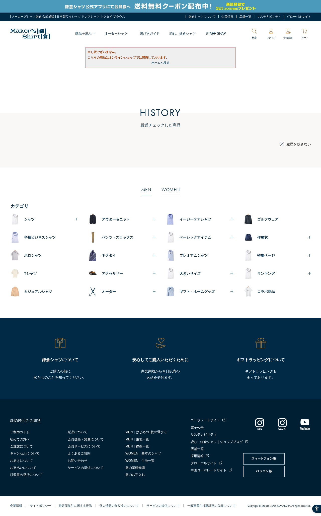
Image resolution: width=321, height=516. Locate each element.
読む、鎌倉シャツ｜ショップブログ (217, 442)
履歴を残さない (298, 144)
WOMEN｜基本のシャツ (143, 453)
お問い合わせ (77, 461)
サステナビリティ (269, 16)
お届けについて (21, 461)
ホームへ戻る (160, 63)
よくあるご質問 (79, 453)
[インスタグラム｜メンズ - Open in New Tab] (259, 424)
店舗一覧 (245, 16)
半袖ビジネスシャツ (40, 237)
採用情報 (197, 456)
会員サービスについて (84, 446)
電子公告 (197, 427)
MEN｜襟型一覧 (137, 446)
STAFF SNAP (216, 33)
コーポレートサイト (205, 420)
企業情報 (227, 16)
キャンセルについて (24, 453)
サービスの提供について (86, 468)
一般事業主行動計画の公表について (211, 505)
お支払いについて (23, 468)
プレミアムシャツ (194, 255)
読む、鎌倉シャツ (183, 33)
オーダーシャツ (116, 33)
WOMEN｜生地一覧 (139, 461)
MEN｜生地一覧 (137, 439)
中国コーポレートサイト (208, 470)
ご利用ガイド (20, 432)
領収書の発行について (26, 475)
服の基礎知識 (135, 468)
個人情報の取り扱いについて (119, 505)
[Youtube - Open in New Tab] (304, 424)
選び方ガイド (149, 33)
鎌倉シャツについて (202, 16)
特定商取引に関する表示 (75, 505)
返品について (77, 432)
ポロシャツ (33, 255)
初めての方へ (20, 439)
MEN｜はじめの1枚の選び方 (146, 432)
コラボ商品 (266, 292)
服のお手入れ (135, 475)
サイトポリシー (40, 505)
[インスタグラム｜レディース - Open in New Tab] (282, 424)
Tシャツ (30, 273)
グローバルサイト (299, 16)
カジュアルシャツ (38, 292)
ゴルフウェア (267, 219)
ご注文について (21, 446)
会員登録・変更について (86, 439)
